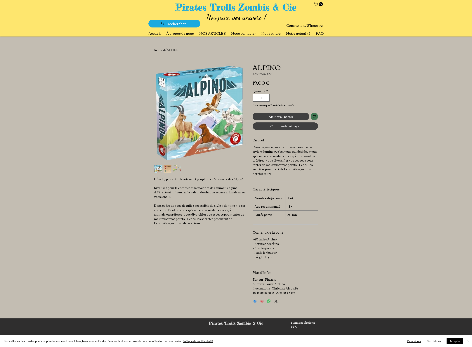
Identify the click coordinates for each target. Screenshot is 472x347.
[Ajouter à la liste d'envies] (314, 116)
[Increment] (266, 97)
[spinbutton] (261, 97)
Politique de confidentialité (198, 341)
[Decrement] (255, 97)
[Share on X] (276, 301)
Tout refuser (434, 341)
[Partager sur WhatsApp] (269, 301)
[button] (319, 4)
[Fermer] (467, 341)
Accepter (455, 341)
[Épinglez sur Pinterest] (262, 301)
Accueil (159, 50)
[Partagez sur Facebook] (255, 301)
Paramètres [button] (414, 341)
